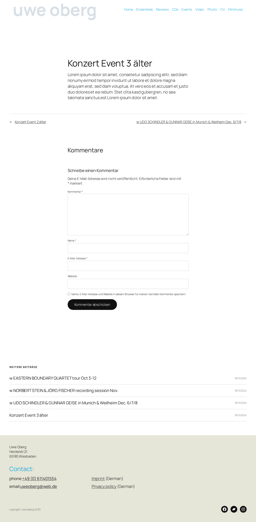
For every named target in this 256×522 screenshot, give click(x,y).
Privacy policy (104, 486)
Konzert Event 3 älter (28, 415)
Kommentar (75, 191)
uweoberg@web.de (38, 486)
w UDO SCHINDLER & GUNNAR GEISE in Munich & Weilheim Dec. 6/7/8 (188, 122)
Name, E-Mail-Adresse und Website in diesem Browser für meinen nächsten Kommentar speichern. (128, 294)
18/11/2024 (241, 378)
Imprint (98, 478)
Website (72, 276)
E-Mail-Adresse (77, 258)
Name (72, 240)
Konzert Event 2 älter (30, 122)
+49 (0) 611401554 (39, 478)
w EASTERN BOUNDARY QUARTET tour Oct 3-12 (53, 378)
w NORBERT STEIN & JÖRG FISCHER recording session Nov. (63, 390)
